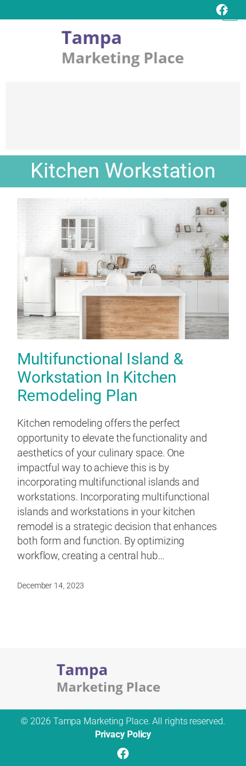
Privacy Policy (123, 734)
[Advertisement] (123, 121)
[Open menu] (230, 13)
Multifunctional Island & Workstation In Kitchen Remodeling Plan (100, 377)
